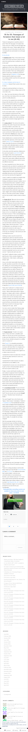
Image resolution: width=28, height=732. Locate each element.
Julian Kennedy (10, 704)
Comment (20, 547)
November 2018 (8, 646)
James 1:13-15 (10, 141)
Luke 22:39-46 (18, 285)
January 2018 (7, 649)
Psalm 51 (7, 343)
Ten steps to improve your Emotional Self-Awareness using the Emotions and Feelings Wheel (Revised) (14, 568)
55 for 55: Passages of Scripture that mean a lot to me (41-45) (14, 37)
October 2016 (7, 653)
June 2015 (6, 681)
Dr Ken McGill (19, 32)
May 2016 (6, 661)
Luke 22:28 (11, 285)
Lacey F (9, 712)
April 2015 (6, 685)
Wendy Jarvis (10, 708)
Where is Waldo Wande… (13, 720)
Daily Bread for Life (14, 6)
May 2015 (6, 683)
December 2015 (8, 669)
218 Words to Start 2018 (10, 586)
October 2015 (7, 673)
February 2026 (7, 636)
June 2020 (6, 640)
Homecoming (7, 588)
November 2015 (8, 671)
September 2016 (8, 655)
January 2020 (7, 642)
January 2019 (7, 644)
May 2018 (6, 647)
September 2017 (8, 651)
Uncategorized (7, 694)
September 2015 (8, 675)
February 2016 (7, 667)
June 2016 (6, 659)
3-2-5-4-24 (9, 471)
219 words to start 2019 (9, 577)
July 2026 (6, 634)
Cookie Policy (5, 726)
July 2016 (6, 657)
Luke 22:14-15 (17, 153)
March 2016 (7, 665)
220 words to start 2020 (9, 575)
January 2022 (7, 638)
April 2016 (6, 663)
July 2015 (6, 679)
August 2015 (7, 677)
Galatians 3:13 (15, 74)
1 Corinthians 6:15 (6, 402)
